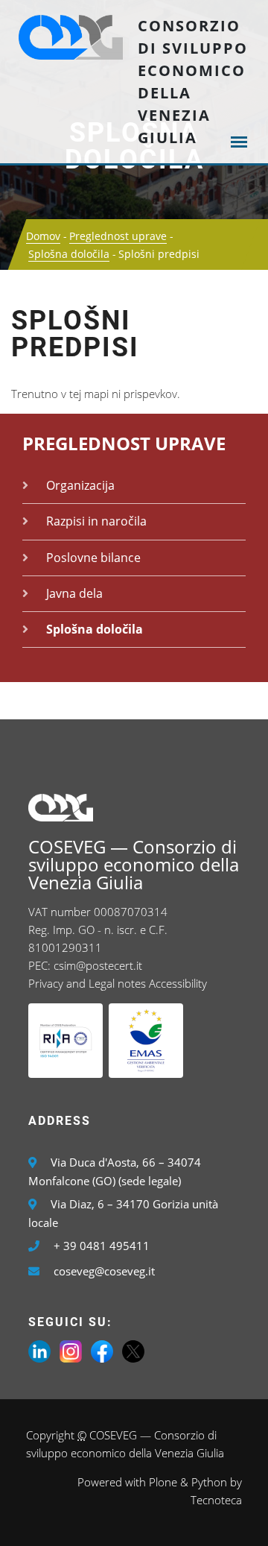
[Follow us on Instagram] (71, 1350)
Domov (43, 236)
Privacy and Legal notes (87, 983)
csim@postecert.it (98, 965)
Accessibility (178, 983)
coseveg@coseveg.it (104, 1270)
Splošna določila (68, 254)
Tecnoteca (216, 1499)
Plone (163, 1481)
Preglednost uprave (118, 236)
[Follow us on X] (133, 1350)
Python (209, 1481)
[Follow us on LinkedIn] (39, 1350)
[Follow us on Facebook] (102, 1350)
